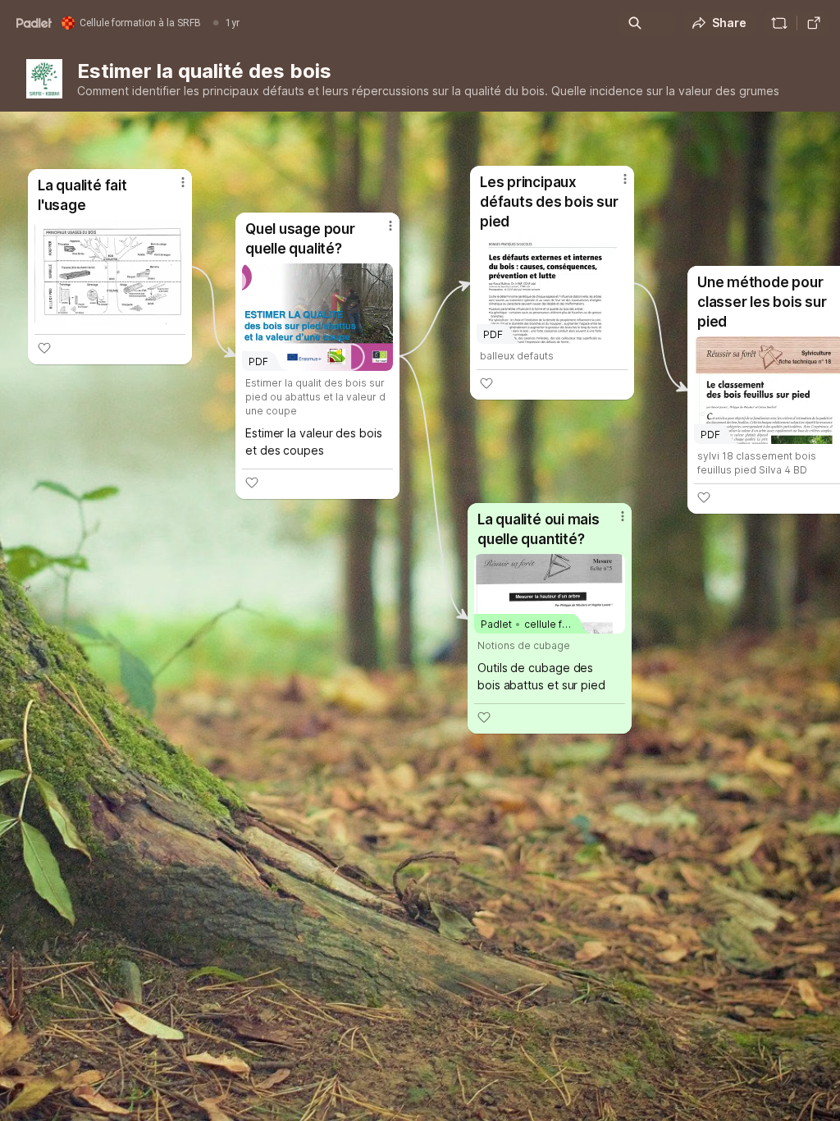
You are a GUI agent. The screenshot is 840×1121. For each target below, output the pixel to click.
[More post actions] (612, 523)
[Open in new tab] (813, 23)
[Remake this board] (779, 23)
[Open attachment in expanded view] (109, 273)
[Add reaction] (484, 717)
